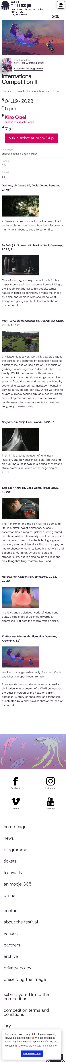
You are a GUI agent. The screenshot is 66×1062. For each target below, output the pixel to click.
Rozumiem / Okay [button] (32, 1053)
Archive (11, 956)
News (9, 838)
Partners (12, 945)
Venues (10, 933)
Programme (15, 850)
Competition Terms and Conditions (26, 1012)
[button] (61, 5)
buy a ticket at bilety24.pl (31, 138)
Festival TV (13, 872)
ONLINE (9, 895)
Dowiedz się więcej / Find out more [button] (38, 1045)
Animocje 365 (18, 884)
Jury (7, 1026)
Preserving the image (25, 979)
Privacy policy (17, 968)
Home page (15, 827)
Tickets (10, 861)
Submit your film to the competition (26, 996)
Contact (11, 910)
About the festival (21, 922)
